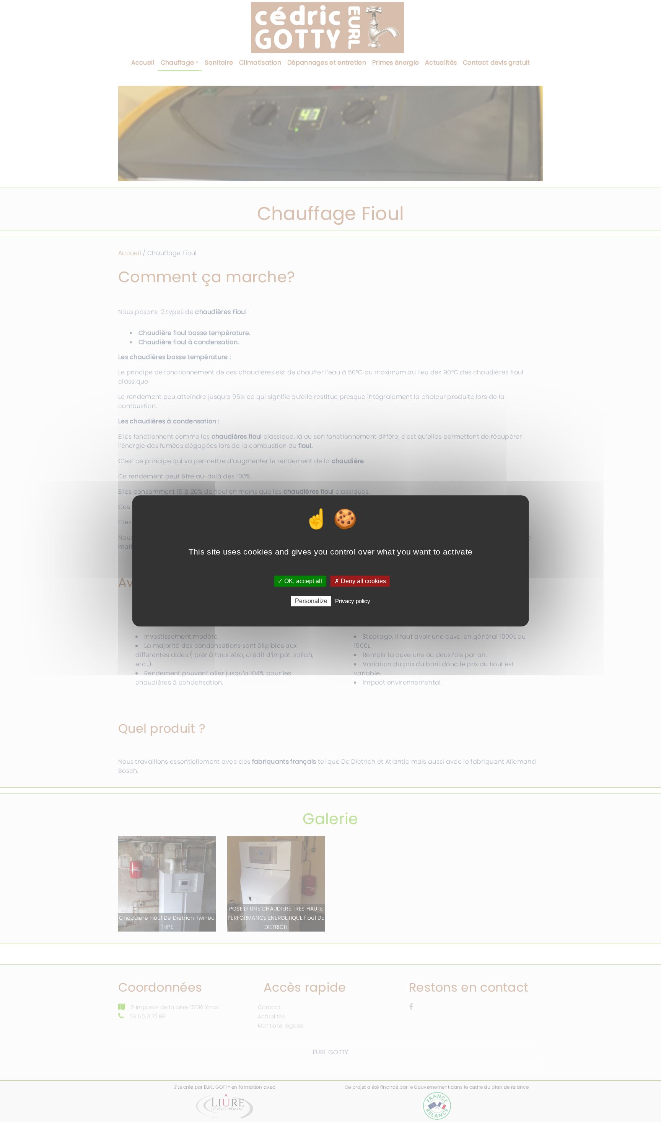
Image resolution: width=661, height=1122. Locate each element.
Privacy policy (352, 601)
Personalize (311, 601)
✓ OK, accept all (300, 581)
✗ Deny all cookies (360, 581)
